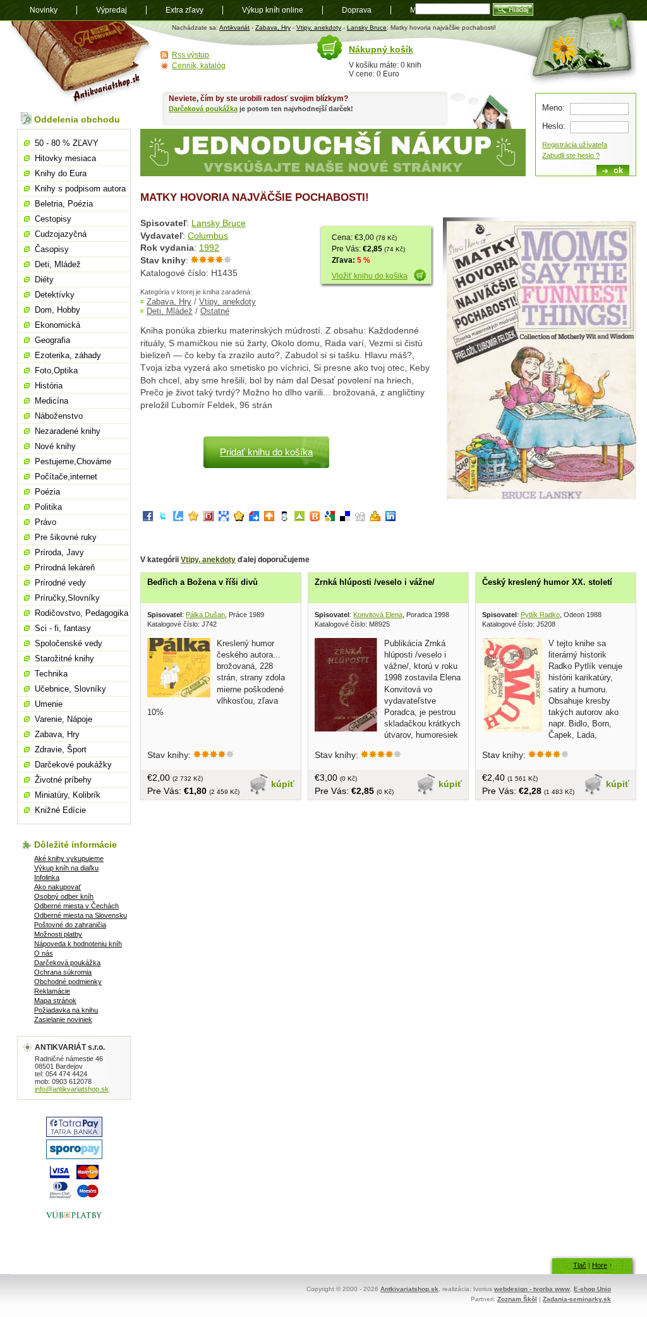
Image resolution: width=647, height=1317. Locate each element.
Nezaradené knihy (67, 431)
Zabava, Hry (273, 27)
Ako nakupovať (57, 887)
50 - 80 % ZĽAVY (67, 143)
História (49, 385)
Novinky (43, 10)
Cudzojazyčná (61, 234)
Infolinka (46, 877)
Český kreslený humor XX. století (547, 582)
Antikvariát (234, 27)
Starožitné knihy (64, 658)
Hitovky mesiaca (65, 158)
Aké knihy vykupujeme (69, 858)
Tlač (579, 1265)
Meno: (553, 107)
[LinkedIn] (390, 518)
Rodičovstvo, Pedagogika (81, 613)
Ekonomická (57, 325)
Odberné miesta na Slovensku (80, 915)
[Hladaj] (513, 9)
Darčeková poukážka (203, 108)
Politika (48, 507)
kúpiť (282, 784)
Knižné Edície (60, 810)
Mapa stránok (55, 1000)
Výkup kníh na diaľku (66, 868)
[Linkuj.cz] (178, 518)
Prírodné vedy (60, 582)
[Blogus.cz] (315, 518)
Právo (45, 522)
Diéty (44, 279)
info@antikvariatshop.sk (72, 1089)
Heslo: (553, 126)
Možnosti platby (58, 934)
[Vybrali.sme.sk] (254, 518)
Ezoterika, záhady (68, 355)
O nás (43, 953)
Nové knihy (55, 446)
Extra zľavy (184, 10)
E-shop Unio (592, 1288)
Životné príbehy (63, 780)
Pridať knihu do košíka (266, 452)
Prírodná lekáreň (65, 567)
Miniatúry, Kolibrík (67, 795)
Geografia (52, 340)
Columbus (208, 236)
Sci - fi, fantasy (63, 628)
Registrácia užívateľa (574, 144)
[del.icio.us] (345, 518)
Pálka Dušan (205, 614)
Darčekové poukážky (73, 764)
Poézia (47, 491)
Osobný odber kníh (64, 896)
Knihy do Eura (61, 173)
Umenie (49, 704)
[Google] (330, 518)
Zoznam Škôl (517, 1299)
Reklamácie (52, 991)
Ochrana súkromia (63, 972)
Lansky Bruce (367, 27)
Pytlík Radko (540, 614)
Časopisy (52, 249)
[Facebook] (148, 518)
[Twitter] (163, 518)
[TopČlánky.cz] (299, 518)
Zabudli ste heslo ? (571, 155)
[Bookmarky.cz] (208, 518)
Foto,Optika (56, 370)
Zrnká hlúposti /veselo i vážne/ (375, 582)
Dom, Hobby (57, 310)
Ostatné (214, 311)
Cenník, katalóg (199, 65)
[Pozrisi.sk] (284, 518)
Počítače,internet (66, 476)
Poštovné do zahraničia (70, 925)
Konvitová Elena (377, 614)
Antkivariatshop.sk (409, 1288)
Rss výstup (190, 55)
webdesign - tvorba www (532, 1288)
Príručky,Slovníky (67, 598)
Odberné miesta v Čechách (76, 906)
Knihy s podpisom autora (80, 188)
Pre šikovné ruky (66, 537)
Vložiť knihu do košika (370, 276)
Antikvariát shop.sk (82, 63)
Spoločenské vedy (68, 643)
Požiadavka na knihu (66, 1010)
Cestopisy (53, 219)
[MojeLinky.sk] (239, 518)
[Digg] (360, 518)
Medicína (51, 401)
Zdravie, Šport (61, 749)
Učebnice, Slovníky (70, 689)
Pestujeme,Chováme (73, 461)
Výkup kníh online (272, 10)
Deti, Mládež (170, 311)
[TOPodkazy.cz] (224, 518)
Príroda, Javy (59, 552)
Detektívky (55, 294)
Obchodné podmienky (68, 981)
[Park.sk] (269, 518)
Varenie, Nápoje (63, 719)
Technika (51, 673)
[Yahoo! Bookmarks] (375, 518)
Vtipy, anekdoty (318, 27)
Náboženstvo (59, 416)
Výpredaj (111, 10)
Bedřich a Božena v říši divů (202, 582)
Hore (599, 1265)
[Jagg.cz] (193, 518)
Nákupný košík (381, 49)
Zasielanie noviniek (63, 1019)
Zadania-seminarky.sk (577, 1299)
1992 (209, 248)
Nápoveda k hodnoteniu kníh (78, 943)
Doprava (357, 10)
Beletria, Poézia (64, 203)
